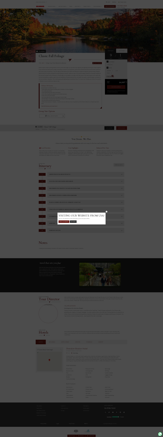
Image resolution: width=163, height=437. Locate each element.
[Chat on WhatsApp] (160, 434)
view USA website (64, 221)
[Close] (106, 211)
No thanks (73, 221)
